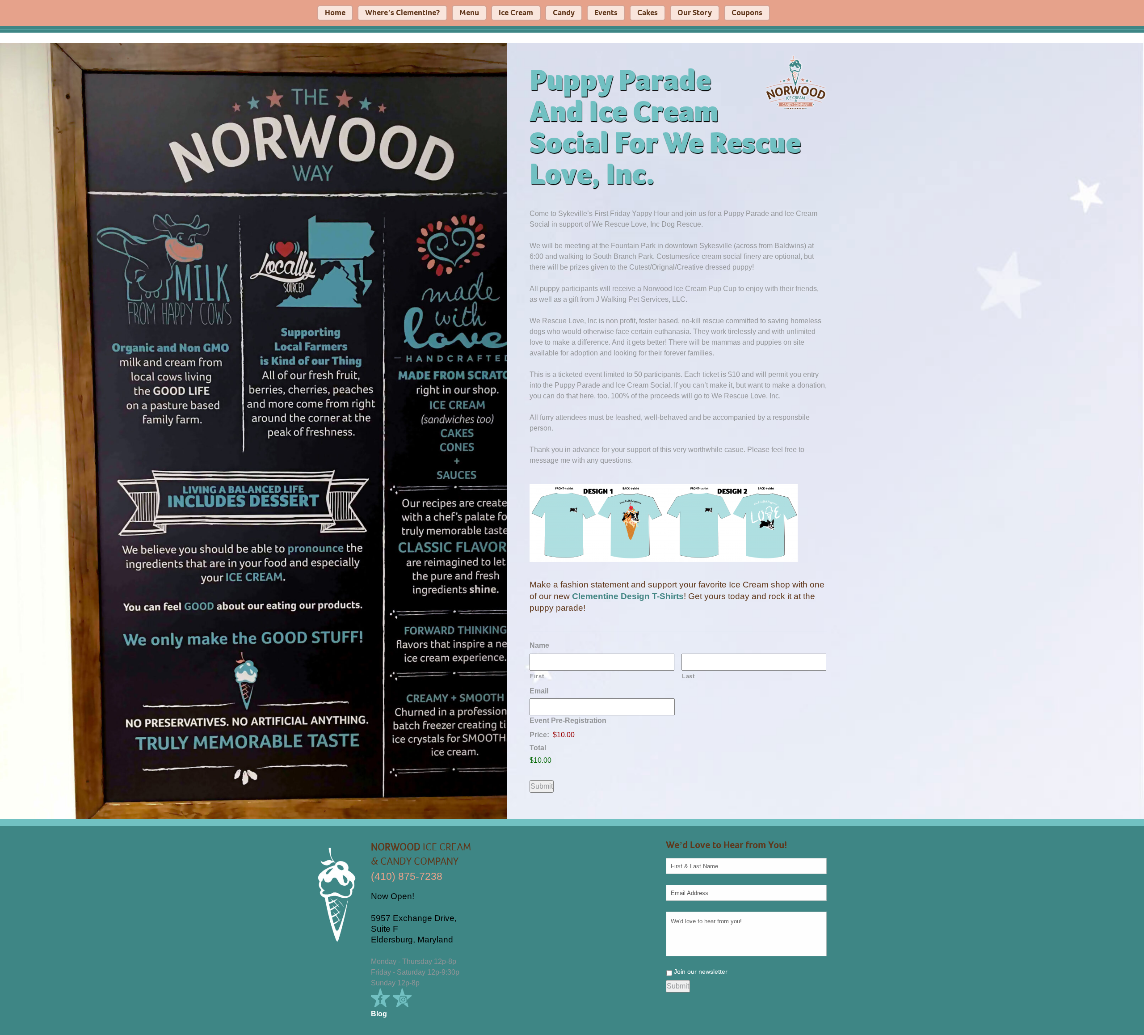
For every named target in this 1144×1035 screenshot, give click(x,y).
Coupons (747, 13)
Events (606, 13)
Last (688, 676)
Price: (539, 735)
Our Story (694, 13)
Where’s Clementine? (402, 13)
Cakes (647, 13)
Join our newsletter (701, 971)
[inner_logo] (795, 82)
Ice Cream (516, 13)
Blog (379, 1014)
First (537, 676)
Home (335, 13)
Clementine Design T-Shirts (628, 596)
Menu (469, 13)
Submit (541, 786)
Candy (564, 13)
